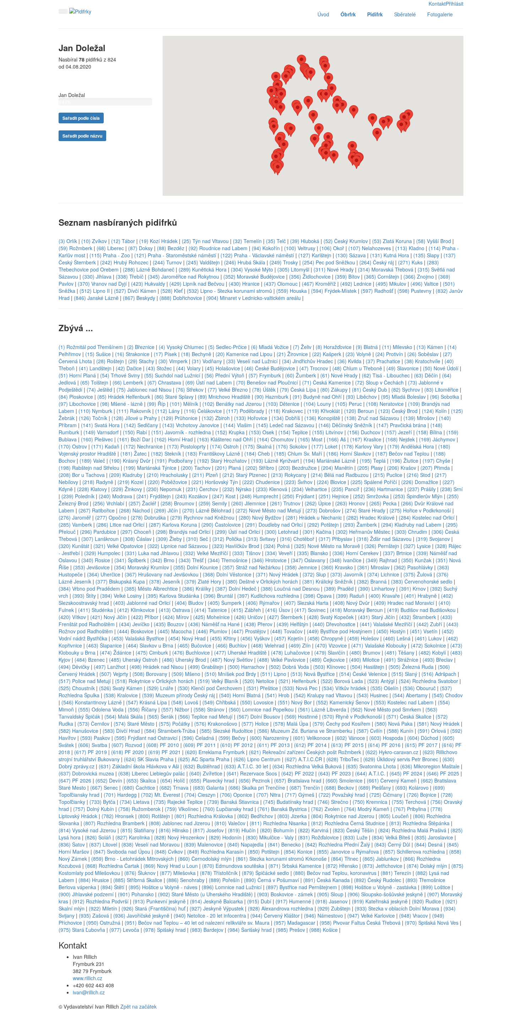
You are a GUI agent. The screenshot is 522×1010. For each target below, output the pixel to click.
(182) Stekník (166, 453)
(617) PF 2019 (90, 752)
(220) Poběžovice (167, 481)
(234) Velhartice (309, 489)
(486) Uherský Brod (184, 659)
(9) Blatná (367, 346)
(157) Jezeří (398, 432)
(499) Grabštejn (205, 666)
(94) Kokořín (266, 248)
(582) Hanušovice (78, 730)
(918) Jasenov (331, 901)
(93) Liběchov (361, 396)
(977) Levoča (124, 929)
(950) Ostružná (103, 922)
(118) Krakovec (285, 410)
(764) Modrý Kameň (366, 808)
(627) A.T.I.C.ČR (303, 759)
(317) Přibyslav (335, 538)
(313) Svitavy (261, 538)
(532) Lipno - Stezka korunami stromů (229, 290)
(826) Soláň (98, 837)
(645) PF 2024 (406, 773)
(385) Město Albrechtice (151, 588)
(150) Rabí (135, 432)
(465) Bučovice (194, 645)
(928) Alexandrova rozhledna (280, 908)
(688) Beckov (339, 787)
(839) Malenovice (203, 844)
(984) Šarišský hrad (250, 929)
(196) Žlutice (404, 460)
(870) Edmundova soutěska (233, 865)
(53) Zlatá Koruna (392, 241)
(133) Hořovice (250, 417)
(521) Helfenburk (297, 680)
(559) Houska (291, 290)
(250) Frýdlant (298, 496)
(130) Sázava (351, 255)
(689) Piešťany (374, 787)
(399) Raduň (350, 595)
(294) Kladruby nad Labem (411, 524)
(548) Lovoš (184, 702)
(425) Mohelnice (211, 616)
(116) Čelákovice (203, 410)
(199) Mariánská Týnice (150, 467)
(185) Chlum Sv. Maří (298, 453)
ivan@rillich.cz (89, 992)
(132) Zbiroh (216, 417)
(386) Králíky (196, 588)
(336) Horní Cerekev (355, 553)
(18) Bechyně (196, 354)
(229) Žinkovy (126, 489)
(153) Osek (261, 432)
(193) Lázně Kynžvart (275, 460)
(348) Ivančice (345, 560)
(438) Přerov (258, 624)
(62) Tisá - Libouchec (386, 375)
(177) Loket (324, 446)
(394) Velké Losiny (121, 595)
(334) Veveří (279, 553)
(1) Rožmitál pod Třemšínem (91, 346)
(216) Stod (418, 474)
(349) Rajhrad (381, 560)
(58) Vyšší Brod (433, 241)
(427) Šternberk (285, 616)
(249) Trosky (284, 262)
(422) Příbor (144, 616)
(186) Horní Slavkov (348, 453)
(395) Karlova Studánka (172, 595)
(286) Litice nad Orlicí (120, 524)
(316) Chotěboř (297, 538)
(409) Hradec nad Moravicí (404, 602)
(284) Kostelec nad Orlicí (427, 517)
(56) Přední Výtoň (224, 375)
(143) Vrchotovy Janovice (190, 425)
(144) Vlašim (237, 425)
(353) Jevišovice (91, 567)
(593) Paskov (95, 737)
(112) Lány (167, 410)
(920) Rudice (426, 901)
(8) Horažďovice (334, 346)
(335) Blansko (312, 553)
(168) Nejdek (400, 439)
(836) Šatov (72, 844)
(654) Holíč (172, 780)
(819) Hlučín (242, 830)
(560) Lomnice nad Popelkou (261, 709)
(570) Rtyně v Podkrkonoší (352, 716)
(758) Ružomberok (139, 808)
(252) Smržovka (371, 496)
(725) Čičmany (385, 794)
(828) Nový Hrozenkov (179, 837)
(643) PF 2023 (334, 773)
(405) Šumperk (224, 602)
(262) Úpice (318, 503)
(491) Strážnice (401, 659)
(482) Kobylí (432, 652)
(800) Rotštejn (154, 816)
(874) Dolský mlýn (427, 865)
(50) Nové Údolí (440, 368)
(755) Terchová (410, 801)
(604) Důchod (422, 737)
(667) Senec (104, 787)
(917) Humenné (293, 901)
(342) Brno (162, 560)
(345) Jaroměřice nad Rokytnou (183, 276)
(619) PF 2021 (164, 752)
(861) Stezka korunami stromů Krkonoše (281, 858)
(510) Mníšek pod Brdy (230, 673)
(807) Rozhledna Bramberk (114, 823)
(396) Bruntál (218, 595)
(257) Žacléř (142, 503)
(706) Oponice (236, 794)
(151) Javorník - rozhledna (181, 432)
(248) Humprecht (259, 496)
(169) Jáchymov (437, 439)
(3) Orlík (68, 241)
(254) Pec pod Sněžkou (328, 262)
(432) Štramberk (417, 616)
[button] (273, 128)
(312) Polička (227, 538)
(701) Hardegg (120, 794)
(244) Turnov (167, 262)
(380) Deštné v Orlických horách (261, 581)
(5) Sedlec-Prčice (227, 346)
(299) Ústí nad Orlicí (237, 531)
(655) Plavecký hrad (211, 780)
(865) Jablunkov (381, 858)
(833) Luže (355, 837)
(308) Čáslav (137, 538)
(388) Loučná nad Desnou (290, 588)
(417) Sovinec (310, 609)
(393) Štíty (84, 595)
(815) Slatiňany (137, 830)
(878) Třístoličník (219, 872)
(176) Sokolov (291, 446)
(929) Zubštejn (333, 908)
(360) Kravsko (337, 567)
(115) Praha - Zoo (109, 255)
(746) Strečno (332, 801)
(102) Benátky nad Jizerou (232, 403)
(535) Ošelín (384, 688)
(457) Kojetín (288, 638)
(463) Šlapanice (104, 645)
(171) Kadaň (105, 446)
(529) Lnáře (160, 688)
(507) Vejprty (113, 673)
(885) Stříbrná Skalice (137, 879)
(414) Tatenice (210, 609)
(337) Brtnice (397, 553)
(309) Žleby (169, 538)
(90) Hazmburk (271, 396)
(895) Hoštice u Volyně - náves (163, 887)
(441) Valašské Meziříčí (386, 624)
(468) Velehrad (267, 645)
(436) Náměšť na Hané (214, 624)
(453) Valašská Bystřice (138, 638)
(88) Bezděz (170, 248)
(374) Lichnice (383, 574)
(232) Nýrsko (236, 489)
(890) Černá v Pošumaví (271, 879)
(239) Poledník (77, 496)
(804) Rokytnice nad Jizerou (342, 816)
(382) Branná (372, 581)
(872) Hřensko (342, 865)
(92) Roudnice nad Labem (218, 248)
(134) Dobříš (286, 417)
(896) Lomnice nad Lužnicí (232, 887)
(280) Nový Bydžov (260, 517)
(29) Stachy (141, 361)
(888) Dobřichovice (180, 297)
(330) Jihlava (97, 276)
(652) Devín (109, 780)
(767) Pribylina (409, 808)
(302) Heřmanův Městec (363, 531)
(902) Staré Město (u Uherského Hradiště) (205, 894)
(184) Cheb (257, 453)
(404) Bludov (189, 602)
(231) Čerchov (202, 489)
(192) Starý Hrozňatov (222, 460)
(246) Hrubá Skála (244, 262)
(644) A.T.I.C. (370, 773)
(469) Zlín (300, 645)
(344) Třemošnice (228, 560)
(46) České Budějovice (269, 368)
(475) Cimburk (152, 652)
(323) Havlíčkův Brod (235, 545)
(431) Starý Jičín (376, 616)
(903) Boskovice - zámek (285, 894)
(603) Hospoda (386, 737)
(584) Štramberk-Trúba (169, 730)
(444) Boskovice (135, 631)
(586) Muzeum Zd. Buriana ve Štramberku (304, 730)
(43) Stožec (159, 368)
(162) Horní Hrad (173, 439)
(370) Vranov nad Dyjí (102, 283)
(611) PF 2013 (273, 744)
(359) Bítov (347, 276)
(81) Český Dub (369, 389)
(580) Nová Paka (394, 723)
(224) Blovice (331, 481)
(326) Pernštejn (381, 545)
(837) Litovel (103, 844)
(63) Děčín (426, 375)
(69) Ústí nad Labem (208, 382)
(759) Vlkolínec (182, 808)
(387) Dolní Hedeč (235, 588)
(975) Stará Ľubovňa (82, 929)
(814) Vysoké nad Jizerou (87, 830)
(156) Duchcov (363, 432)
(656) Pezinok (254, 780)
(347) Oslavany (308, 560)
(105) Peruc (348, 403)
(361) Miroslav (373, 567)
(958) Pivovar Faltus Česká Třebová (360, 922)
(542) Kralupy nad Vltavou (323, 695)
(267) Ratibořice (96, 510)
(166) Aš (336, 439)
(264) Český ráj (376, 262)
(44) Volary (188, 368)
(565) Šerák (160, 716)
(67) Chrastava (164, 382)
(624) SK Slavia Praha (149, 759)
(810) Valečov (229, 823)
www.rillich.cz (87, 978)
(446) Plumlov (211, 631)
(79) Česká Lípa (298, 389)
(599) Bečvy (231, 737)
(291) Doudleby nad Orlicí (274, 524)
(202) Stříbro (259, 467)
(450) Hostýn (391, 631)
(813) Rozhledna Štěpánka (419, 823)
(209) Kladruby (125, 474)
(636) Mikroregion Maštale (430, 766)
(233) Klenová (271, 489)
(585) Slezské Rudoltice (226, 730)
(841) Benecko (284, 844)
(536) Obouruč (419, 688)
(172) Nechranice (143, 446)
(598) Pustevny (414, 290)
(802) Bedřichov (255, 816)
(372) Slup (314, 574)
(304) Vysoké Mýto (252, 269)
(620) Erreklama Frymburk (215, 752)
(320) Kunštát (74, 545)
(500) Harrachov (246, 666)
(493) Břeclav (438, 659)
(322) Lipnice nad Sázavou (177, 545)
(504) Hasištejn (367, 666)
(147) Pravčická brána (401, 425)
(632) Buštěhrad (201, 766)
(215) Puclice (387, 474)
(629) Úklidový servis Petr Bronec (400, 759)
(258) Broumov (177, 503)
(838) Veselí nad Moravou (150, 844)
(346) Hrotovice (269, 560)
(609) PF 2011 (199, 744)
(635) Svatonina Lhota (371, 766)
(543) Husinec (372, 695)
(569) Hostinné (301, 716)
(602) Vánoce (350, 737)
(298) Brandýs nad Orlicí (183, 531)
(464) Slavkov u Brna (149, 645)
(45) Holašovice (222, 368)
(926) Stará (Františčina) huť (153, 908)
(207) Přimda (435, 467)
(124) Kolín (434, 410)
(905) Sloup (330, 894)
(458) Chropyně (325, 638)
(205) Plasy (370, 467)
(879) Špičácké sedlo (265, 872)
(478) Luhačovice (290, 652)
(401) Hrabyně (420, 595)
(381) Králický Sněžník (327, 581)
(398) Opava (317, 595)
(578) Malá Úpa (290, 723)
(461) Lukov (428, 638)
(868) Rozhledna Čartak (112, 865)
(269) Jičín (166, 510)
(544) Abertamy (410, 695)
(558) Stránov (209, 709)
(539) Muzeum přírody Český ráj (178, 695)
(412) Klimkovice (135, 609)
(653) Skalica (141, 780)
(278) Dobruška (148, 517)
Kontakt (437, 3)
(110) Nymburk (95, 410)
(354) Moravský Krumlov (141, 567)
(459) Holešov (363, 638)
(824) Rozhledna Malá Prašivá (412, 830)
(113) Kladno (409, 248)
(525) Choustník (77, 688)
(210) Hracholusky (167, 474)
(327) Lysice (417, 545)
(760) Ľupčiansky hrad (228, 808)
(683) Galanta (208, 787)
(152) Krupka (230, 432)
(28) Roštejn (110, 361)
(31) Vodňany (207, 361)
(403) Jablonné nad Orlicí (141, 602)
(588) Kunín (400, 730)
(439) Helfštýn (292, 624)
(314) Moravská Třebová (385, 269)
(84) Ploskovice (76, 396)
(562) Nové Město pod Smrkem (385, 709)
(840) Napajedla (245, 844)
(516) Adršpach (439, 673)
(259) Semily (213, 503)
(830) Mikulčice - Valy (270, 837)
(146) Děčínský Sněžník (345, 425)
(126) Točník (93, 417)
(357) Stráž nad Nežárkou (251, 567)
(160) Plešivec (97, 439)
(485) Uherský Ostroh (133, 659)
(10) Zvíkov (94, 241)
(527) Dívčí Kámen (135, 290)
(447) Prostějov (249, 631)
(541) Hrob (277, 695)
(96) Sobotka (445, 396)
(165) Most (310, 439)
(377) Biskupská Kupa (120, 581)
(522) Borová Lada (342, 680)
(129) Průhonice (179, 417)
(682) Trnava (174, 787)
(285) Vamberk (75, 524)
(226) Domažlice (419, 481)
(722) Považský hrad (342, 794)
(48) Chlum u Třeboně (357, 368)
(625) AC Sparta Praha (203, 759)
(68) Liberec (110, 248)
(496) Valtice (424, 283)
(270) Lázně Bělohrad (206, 510)
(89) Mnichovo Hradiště (224, 396)
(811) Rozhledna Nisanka (278, 823)
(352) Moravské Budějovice (254, 276)
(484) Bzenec (90, 659)
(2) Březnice (140, 346)
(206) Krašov (401, 467)
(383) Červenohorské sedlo (421, 581)
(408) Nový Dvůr (351, 602)
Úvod (323, 14)
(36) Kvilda (349, 361)
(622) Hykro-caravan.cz (391, 752)
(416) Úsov (277, 609)
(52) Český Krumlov (345, 241)
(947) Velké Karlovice (371, 915)
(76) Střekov (189, 389)
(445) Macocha (175, 631)
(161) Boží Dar (133, 439)
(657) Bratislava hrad (297, 780)
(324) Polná (276, 545)
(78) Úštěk (264, 389)
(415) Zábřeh (246, 609)
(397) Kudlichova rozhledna (268, 595)
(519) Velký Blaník (218, 680)
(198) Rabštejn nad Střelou (89, 467)
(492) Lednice (355, 283)
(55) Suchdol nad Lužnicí (172, 375)
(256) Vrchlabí (108, 503)
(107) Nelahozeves (369, 248)
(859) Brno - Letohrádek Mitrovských (132, 858)
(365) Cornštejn (381, 276)
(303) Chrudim (411, 531)
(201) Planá (228, 467)
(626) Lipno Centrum (257, 759)
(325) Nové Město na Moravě (327, 545)
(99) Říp (156, 403)
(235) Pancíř (345, 489)
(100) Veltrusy (299, 248)
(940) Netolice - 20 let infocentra (210, 915)
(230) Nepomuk (163, 489)
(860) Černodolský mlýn (205, 858)
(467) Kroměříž (319, 283)
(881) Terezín (396, 872)
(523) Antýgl (381, 680)
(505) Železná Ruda (411, 666)
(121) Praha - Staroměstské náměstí (175, 255)
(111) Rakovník (133, 410)
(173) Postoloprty (186, 446)
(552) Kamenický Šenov (343, 702)
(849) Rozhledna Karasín (215, 851)
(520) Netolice (258, 680)
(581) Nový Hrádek (438, 723)
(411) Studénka (95, 609)
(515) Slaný (404, 673)
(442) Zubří (429, 624)
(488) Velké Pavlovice (281, 659)
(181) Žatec (133, 453)
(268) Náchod (134, 510)
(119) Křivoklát (323, 410)
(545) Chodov (447, 695)
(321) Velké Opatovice (118, 545)
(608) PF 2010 (162, 744)
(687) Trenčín (304, 787)
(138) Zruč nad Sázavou (371, 417)
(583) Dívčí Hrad (121, 730)
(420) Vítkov (72, 616)
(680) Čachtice (138, 787)
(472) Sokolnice (428, 645)
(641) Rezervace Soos (252, 773)
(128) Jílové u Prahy (134, 417)
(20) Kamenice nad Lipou (244, 354)
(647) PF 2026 (75, 780)
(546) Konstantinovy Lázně (91, 702)
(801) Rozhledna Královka (203, 816)
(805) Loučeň (394, 816)
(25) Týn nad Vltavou (205, 241)
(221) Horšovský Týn (214, 481)
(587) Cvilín (369, 730)
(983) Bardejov (206, 929)
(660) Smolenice (344, 780)
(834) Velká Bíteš (391, 837)
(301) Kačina (317, 531)
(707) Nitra (268, 794)
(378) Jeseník (164, 581)
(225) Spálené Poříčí (373, 481)
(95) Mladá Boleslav (403, 396)
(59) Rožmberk (75, 248)
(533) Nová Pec (299, 688)
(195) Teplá (373, 460)
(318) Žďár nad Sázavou (384, 538)
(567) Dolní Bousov (258, 716)
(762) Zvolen (325, 808)
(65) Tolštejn (94, 382)
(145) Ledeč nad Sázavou (285, 425)
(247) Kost (223, 496)
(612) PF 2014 (310, 744)
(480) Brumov (364, 652)
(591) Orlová (432, 730)
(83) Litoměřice (441, 389)
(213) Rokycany (288, 474)
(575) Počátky (174, 723)
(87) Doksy (140, 248)
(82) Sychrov (405, 389)
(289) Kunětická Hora (203, 269)
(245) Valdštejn (203, 262)
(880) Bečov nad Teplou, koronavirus (334, 872)
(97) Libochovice (77, 403)
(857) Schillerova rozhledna (414, 851)
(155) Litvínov (327, 432)
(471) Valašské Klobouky (379, 645)
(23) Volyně (358, 354)
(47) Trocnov (313, 368)
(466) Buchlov (231, 645)
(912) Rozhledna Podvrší (100, 901)
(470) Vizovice (331, 645)
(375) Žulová (417, 574)
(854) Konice (298, 851)
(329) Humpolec (102, 553)
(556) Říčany (142, 709)
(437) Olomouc (281, 283)
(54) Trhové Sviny (120, 375)
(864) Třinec (344, 858)
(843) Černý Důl (392, 844)
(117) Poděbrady (245, 410)
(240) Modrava (115, 496)
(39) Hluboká (304, 241)
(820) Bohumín (277, 830)
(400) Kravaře (384, 595)
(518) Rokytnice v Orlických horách (154, 680)
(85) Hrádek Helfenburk (123, 396)
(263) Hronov (350, 503)
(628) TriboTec (342, 759)
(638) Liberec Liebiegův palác (151, 773)
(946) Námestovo (323, 915)
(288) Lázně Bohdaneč (148, 269)
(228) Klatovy (92, 489)
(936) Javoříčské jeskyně (141, 915)
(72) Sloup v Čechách (379, 382)
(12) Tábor (123, 241)
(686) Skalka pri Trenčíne (256, 787)
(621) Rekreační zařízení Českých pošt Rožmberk (305, 752)
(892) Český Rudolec (377, 879)
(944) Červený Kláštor (275, 915)
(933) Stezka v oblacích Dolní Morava (397, 908)
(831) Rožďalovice (318, 837)
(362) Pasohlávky (413, 567)
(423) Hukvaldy (148, 283)
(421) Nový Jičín (108, 616)
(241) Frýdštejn (153, 496)
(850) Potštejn (263, 851)
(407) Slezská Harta (306, 602)
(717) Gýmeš (299, 794)
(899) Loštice (435, 887)
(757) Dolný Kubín (93, 808)
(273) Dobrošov (323, 510)
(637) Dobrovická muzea (86, 773)
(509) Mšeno (186, 673)
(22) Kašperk (326, 354)
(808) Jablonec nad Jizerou (179, 823)
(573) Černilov (93, 723)
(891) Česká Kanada (326, 879)
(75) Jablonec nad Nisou (144, 389)
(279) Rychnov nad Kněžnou (202, 517)
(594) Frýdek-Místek (334, 290)
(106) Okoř (332, 248)
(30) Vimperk (172, 361)
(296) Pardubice (98, 531)
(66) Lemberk (128, 382)
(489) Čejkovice (327, 659)
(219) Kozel (130, 481)
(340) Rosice (95, 560)
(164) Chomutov (275, 439)
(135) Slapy (426, 255)
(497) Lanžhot (109, 666)
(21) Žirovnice (292, 354)
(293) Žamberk (360, 524)
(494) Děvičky (74, 666)
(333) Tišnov (246, 553)
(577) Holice (255, 723)
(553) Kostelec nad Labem (404, 702)
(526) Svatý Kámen (120, 688)
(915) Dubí (259, 901)
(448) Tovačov (286, 631)
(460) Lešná (396, 638)
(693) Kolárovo (412, 787)
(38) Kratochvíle (422, 361)
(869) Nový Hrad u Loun (170, 865)
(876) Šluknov (140, 872)
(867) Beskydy (139, 297)
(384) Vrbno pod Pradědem (89, 588)
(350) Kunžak (416, 560)
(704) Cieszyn (200, 794)
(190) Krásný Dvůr (130, 460)
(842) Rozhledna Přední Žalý (337, 844)
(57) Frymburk (265, 375)
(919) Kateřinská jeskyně (380, 901)
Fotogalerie (440, 14)
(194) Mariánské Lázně (329, 460)
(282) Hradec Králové (370, 517)
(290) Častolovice (221, 524)
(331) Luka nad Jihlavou (152, 553)
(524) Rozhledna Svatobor (428, 680)
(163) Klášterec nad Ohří (225, 439)
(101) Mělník (184, 403)
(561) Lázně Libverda (322, 709)
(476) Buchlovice (191, 652)
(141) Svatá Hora (100, 425)
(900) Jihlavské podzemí (86, 894)
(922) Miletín (103, 908)
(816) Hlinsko (174, 830)
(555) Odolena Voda (101, 709)
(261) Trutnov (285, 503)
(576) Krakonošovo (215, 723)
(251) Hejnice (334, 496)
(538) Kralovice (121, 695)
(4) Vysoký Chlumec (181, 346)
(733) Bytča (102, 801)
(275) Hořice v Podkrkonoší (420, 510)
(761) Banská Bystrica (282, 808)
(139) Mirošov (419, 417)
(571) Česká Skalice (408, 716)
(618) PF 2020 (127, 752)
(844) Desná (428, 844)
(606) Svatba (92, 744)
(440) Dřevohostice (333, 624)
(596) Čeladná (198, 737)
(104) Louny (317, 403)
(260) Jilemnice (248, 503)
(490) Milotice (364, 659)
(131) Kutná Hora (389, 255)
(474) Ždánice (115, 652)
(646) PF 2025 (442, 773)
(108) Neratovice (385, 403)
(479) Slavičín (329, 652)
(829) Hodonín (225, 837)
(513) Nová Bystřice (312, 673)
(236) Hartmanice (383, 489)
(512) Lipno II (95, 290)
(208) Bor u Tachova (82, 474)
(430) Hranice (244, 283)
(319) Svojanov (433, 538)
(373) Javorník (346, 574)
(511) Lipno (273, 673)
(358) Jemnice (301, 567)
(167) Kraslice (365, 439)
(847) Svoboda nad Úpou (121, 851)
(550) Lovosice (256, 702)
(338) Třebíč (129, 276)
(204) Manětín (337, 467)
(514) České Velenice (363, 673)
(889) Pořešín (224, 879)
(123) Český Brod (398, 410)
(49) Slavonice (402, 368)
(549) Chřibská (219, 702)
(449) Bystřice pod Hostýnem (339, 631)
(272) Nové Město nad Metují (268, 510)
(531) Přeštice (262, 688)
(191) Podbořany (174, 460)
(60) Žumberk (300, 375)
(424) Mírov (176, 616)
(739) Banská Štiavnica (233, 801)
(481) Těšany (399, 652)
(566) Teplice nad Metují (205, 716)
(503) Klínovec (329, 666)
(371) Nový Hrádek (277, 574)
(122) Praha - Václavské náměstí (257, 255)
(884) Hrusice (93, 879)
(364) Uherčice (103, 574)
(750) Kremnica (370, 801)
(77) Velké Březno (228, 389)
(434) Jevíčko (134, 624)
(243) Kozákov (191, 496)
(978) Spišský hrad (164, 929)
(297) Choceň (135, 531)
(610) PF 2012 (236, 744)
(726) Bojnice (421, 794)
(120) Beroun (359, 410)
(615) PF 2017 (421, 744)
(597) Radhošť (377, 290)
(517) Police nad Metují (85, 680)
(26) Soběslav (423, 354)
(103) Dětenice (282, 403)
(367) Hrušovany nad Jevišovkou (162, 574)
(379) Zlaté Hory (202, 581)
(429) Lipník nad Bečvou (196, 283)
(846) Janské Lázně (96, 297)
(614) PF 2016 (384, 744)
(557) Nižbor (175, 709)
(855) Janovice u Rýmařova (348, 851)
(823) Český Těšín (353, 830)
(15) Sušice (98, 354)
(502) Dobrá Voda (289, 666)
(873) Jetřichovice (382, 865)
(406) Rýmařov (262, 602)
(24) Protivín (389, 354)
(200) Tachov (196, 467)
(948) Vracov (413, 915)
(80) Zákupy (334, 389)
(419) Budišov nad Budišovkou (421, 609)
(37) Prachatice (383, 361)
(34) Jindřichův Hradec (307, 361)
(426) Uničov (248, 616)
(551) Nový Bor (295, 702)
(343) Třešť (191, 560)
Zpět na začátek (138, 1006)
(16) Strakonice (132, 354)
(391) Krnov (412, 588)
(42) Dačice (129, 368)
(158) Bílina (429, 432)
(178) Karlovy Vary (362, 446)
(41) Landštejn (95, 368)
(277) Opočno (110, 517)
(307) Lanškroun (100, 538)
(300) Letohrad (281, 531)
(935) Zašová (94, 915)
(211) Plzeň (205, 474)
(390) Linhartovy (376, 588)
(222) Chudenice (261, 481)
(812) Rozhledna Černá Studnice (348, 823)
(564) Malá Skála (123, 716)
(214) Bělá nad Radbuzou (340, 474)
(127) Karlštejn (314, 255)
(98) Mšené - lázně (121, 403)
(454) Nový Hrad (187, 638)
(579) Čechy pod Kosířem (341, 723)
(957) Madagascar (294, 922)
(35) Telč (276, 241)
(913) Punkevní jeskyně (159, 901)
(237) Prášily (421, 489)
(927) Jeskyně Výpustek (217, 908)
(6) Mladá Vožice (270, 346)
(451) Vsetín (423, 631)
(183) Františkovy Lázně (212, 453)
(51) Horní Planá (77, 375)
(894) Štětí (112, 887)
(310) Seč (197, 538)
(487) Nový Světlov (231, 659)
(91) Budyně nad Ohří (317, 396)
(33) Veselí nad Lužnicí (252, 361)
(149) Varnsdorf (101, 432)
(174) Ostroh (224, 446)
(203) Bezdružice (297, 467)
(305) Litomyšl (293, 269)
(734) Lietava (134, 801)
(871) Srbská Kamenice (294, 865)
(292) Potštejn (323, 524)
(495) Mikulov (391, 283)
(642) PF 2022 (297, 773)
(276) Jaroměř (75, 517)
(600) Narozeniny (269, 737)
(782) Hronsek (118, 816)
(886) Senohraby (186, 879)
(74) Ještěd (99, 389)
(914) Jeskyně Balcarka (216, 901)
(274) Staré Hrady (365, 510)
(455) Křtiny (223, 638)
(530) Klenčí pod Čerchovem (210, 688)
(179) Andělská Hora (410, 446)
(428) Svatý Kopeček (330, 616)
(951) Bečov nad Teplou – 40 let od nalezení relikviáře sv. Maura (197, 922)
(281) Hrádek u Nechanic (314, 517)
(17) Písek (165, 354)
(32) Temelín (247, 241)
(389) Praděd (339, 588)
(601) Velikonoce (312, 737)
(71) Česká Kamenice (326, 382)
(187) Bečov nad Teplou (402, 453)
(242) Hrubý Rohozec (124, 262)
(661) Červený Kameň (392, 780)
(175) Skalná (257, 446)
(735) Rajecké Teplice (178, 801)
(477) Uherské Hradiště (240, 652)
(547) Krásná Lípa (146, 702)
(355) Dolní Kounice (195, 567)
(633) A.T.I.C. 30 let (246, 766)
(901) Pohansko (136, 894)
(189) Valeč (92, 460)
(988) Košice (323, 929)
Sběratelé (405, 14)
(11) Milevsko (397, 346)
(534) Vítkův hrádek (344, 688)
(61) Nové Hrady (339, 375)
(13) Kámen (430, 346)
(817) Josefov (208, 830)
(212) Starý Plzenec (244, 474)
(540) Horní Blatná (240, 695)
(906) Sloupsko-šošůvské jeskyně (385, 894)
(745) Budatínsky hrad (288, 801)
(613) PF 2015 (347, 744)
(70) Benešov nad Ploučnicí (267, 382)
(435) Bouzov (169, 624)
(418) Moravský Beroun (356, 609)
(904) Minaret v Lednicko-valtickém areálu (253, 297)
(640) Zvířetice (205, 773)
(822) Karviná (313, 830)
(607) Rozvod (127, 744)
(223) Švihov (298, 481)
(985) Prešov (290, 929)
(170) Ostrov (73, 446)
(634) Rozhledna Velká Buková (307, 766)
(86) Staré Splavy (174, 396)
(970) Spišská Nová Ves (431, 922)
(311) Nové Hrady (334, 269)
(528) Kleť (172, 290)
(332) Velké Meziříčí (205, 553)
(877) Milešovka (178, 872)
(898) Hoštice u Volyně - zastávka (379, 887)
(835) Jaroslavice (433, 837)
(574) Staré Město (134, 723)
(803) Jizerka (292, 816)
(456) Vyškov (255, 638)
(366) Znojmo (418, 276)
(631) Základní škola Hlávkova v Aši (139, 766)
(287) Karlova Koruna (173, 524)
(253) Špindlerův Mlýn (417, 496)
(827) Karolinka (132, 837)
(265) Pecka (383, 503)
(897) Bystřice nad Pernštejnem (301, 887)
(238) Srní (451, 489)
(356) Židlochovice (310, 276)
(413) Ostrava (174, 609)
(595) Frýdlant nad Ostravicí (146, 737)
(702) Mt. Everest (160, 794)
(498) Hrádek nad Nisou (157, 666)
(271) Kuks (410, 262)
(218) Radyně (97, 481)
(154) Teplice (293, 432)
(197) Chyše (436, 460)
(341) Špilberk (130, 560)
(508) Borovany (149, 673)
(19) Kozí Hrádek (158, 241)
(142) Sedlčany (141, 425)
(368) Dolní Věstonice (227, 574)
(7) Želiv (302, 346)
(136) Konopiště (322, 417)
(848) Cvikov (168, 851)
